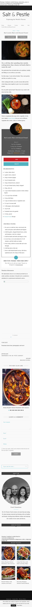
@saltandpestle (19, 264)
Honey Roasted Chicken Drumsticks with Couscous (16, 407)
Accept (13, 605)
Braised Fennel (8, 216)
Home (3, 25)
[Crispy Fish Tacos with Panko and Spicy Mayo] (23, 553)
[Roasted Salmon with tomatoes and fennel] (8, 573)
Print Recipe (23, 37)
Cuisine (16, 25)
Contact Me (15, 599)
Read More (19, 605)
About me (8, 599)
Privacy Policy (22, 599)
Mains (18, 30)
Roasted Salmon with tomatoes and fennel (7, 582)
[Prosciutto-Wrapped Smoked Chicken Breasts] (23, 573)
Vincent (5, 342)
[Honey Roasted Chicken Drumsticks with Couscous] (16, 387)
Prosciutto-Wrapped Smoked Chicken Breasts (23, 582)
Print (16, 164)
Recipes (9, 25)
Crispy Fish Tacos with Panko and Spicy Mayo (22, 562)
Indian (22, 25)
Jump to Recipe (11, 37)
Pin (16, 159)
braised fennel (11, 118)
